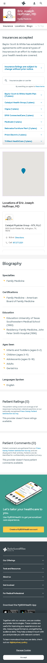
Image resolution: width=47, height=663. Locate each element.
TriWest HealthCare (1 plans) (18, 141)
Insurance (8, 26)
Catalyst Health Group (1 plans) (19, 102)
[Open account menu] (34, 3)
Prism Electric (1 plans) (15, 135)
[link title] (23, 3)
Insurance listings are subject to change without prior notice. (21, 68)
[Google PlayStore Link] (27, 612)
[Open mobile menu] (4, 3)
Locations (20, 26)
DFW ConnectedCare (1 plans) (19, 115)
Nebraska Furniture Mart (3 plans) (21, 128)
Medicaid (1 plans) (13, 122)
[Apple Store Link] (10, 612)
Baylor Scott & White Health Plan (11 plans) (20, 95)
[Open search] (41, 3)
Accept (23, 657)
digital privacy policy (18, 642)
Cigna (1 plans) (12, 109)
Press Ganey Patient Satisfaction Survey (22, 449)
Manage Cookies (23, 650)
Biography (32, 26)
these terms (39, 86)
